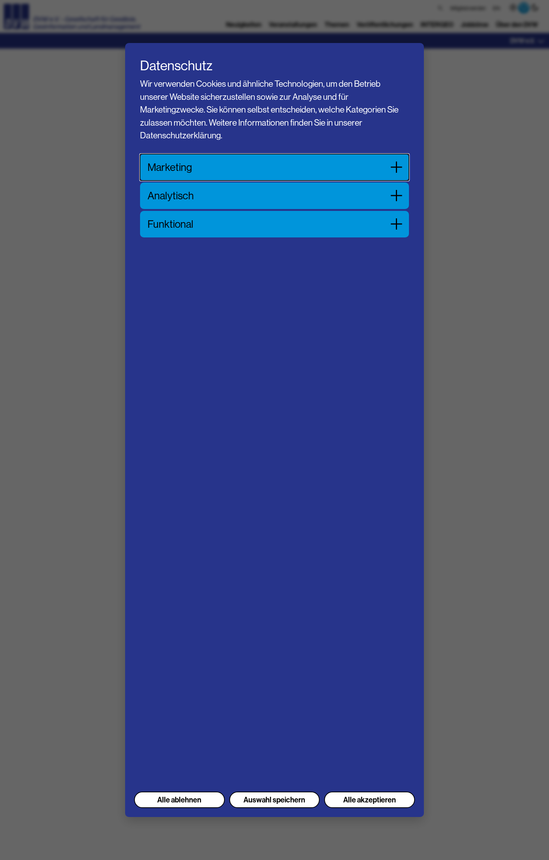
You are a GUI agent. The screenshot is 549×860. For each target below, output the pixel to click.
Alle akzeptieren (369, 799)
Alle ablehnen (179, 799)
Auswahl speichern (274, 799)
